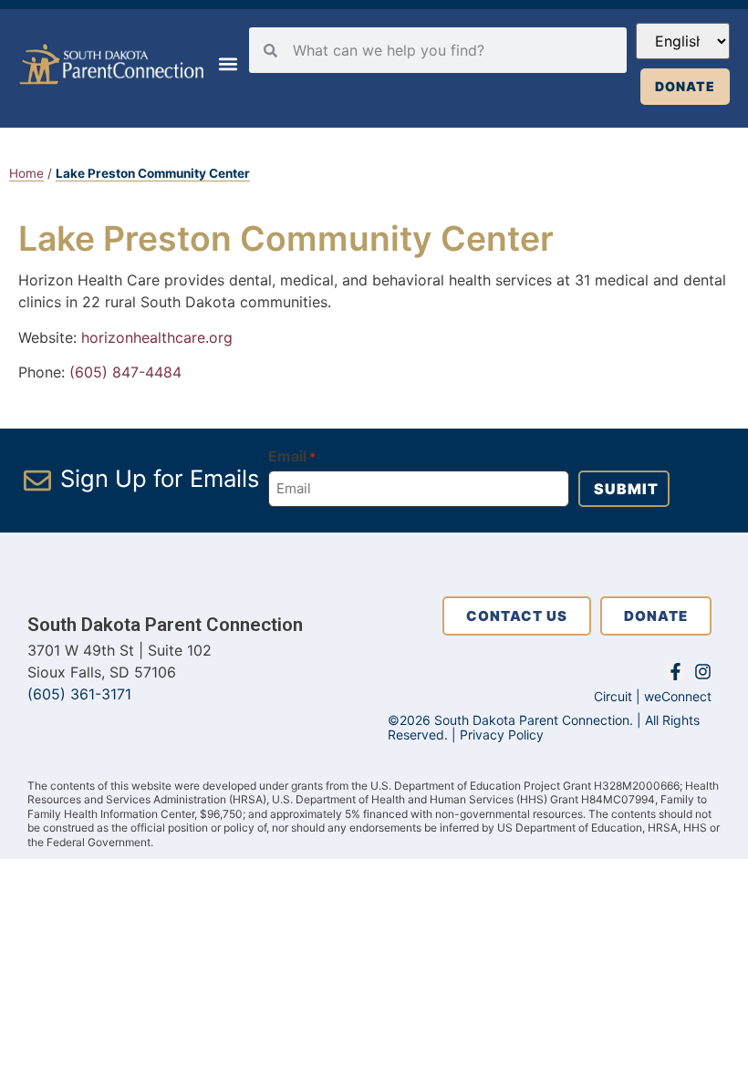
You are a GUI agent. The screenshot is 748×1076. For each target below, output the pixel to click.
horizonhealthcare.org (155, 337)
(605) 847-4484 (125, 372)
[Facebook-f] (675, 671)
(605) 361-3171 (79, 694)
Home (26, 173)
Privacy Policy (502, 734)
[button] (228, 64)
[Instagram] (703, 671)
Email (292, 456)
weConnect (678, 696)
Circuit (613, 696)
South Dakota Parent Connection (165, 625)
